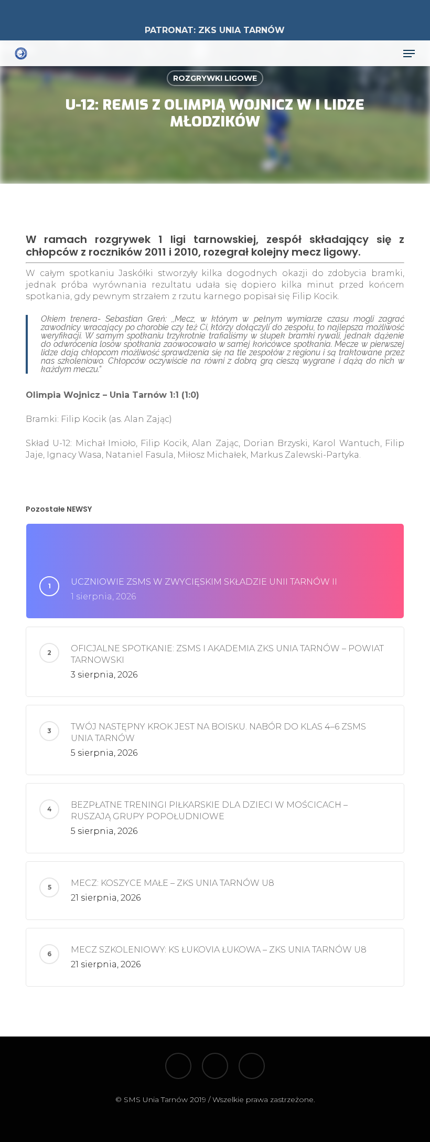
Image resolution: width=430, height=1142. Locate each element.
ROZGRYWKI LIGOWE (215, 78)
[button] (409, 53)
